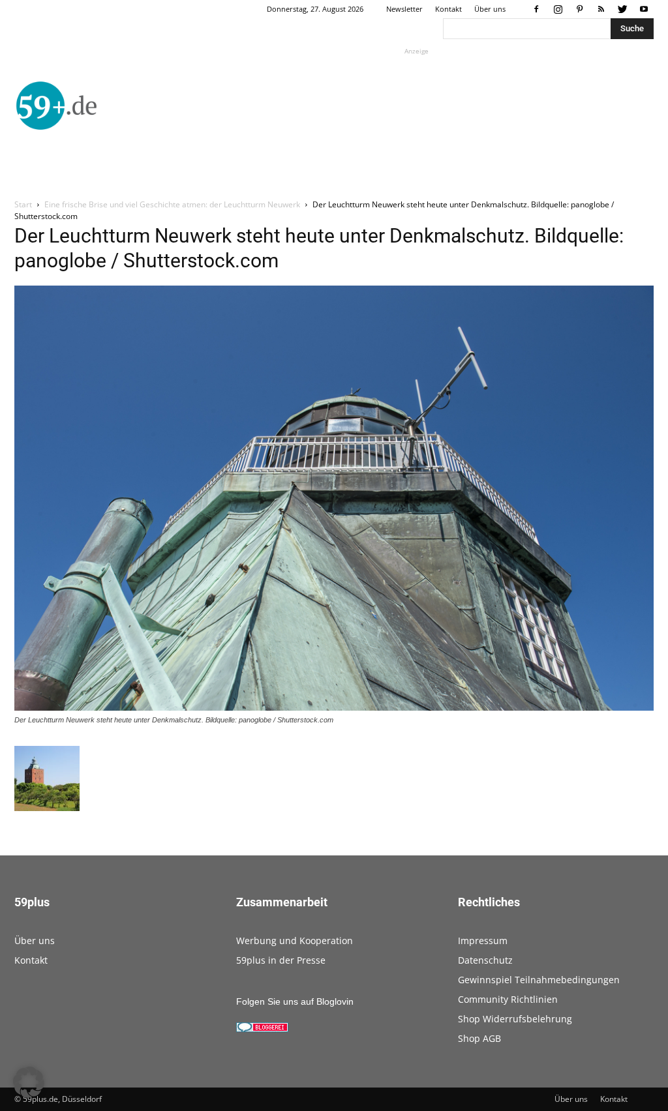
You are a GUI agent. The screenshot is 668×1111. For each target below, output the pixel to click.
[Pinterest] (579, 9)
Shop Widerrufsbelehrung (515, 1019)
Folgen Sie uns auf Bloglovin (295, 1001)
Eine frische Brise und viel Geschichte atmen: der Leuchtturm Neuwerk (172, 204)
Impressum (483, 940)
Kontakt (448, 9)
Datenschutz (485, 960)
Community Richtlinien (508, 999)
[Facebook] (536, 9)
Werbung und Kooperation (294, 940)
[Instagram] (558, 9)
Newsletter (404, 9)
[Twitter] (622, 9)
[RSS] (601, 9)
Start (23, 204)
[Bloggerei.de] (262, 1029)
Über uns (490, 9)
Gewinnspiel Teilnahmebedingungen (539, 979)
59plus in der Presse (281, 960)
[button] (28, 1082)
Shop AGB (479, 1038)
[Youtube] (644, 9)
